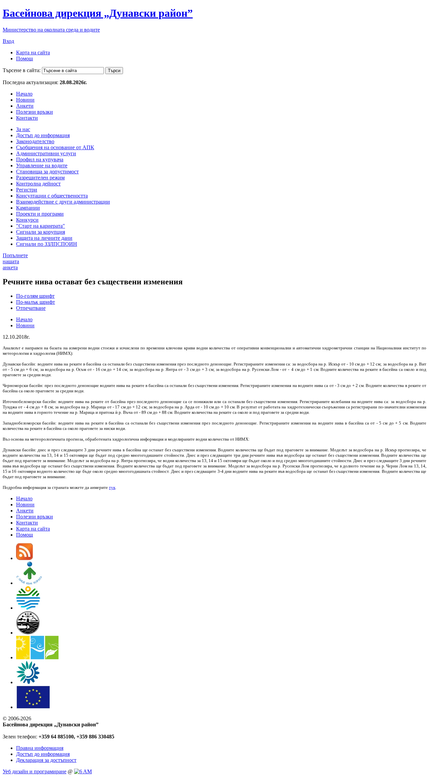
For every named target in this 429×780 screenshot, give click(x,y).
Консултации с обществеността (52, 196)
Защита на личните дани (44, 238)
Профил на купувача (39, 159)
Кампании (28, 208)
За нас (23, 129)
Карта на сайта (33, 52)
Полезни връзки (34, 112)
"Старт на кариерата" (40, 226)
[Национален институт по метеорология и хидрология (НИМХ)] (28, 632)
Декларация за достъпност (46, 760)
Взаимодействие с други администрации (63, 202)
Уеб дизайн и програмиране (34, 771)
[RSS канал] (24, 558)
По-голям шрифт (35, 296)
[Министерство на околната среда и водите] (28, 608)
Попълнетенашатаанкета (15, 261)
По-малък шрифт (35, 302)
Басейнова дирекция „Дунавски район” (98, 13)
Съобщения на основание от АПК (55, 147)
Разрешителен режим (40, 177)
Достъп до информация (43, 135)
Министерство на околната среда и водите (51, 30)
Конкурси (27, 220)
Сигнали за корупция (40, 232)
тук (112, 487)
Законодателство (35, 141)
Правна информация (39, 748)
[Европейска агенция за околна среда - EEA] (28, 682)
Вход (8, 41)
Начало (24, 94)
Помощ (24, 58)
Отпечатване (31, 308)
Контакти (27, 118)
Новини (25, 100)
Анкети (25, 106)
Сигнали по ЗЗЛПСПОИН (46, 244)
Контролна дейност (38, 183)
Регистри (26, 189)
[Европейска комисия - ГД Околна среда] (33, 707)
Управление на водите (41, 165)
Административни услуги (46, 153)
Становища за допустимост (47, 171)
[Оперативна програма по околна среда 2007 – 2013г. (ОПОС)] (37, 657)
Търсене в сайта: (22, 70)
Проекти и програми (40, 214)
